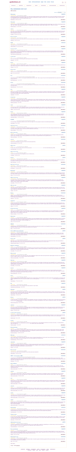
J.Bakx (12, 109)
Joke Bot (12, 60)
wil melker (13, 182)
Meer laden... (13, 443)
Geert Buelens (13, 236)
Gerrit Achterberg (14, 426)
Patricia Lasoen (13, 324)
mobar (12, 190)
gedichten (21, 5)
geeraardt (12, 94)
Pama (12, 175)
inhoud (52, 1)
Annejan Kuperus (14, 332)
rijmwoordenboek (52, 5)
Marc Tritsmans (13, 162)
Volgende (18, 445)
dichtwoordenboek (36, 1)
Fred (11, 441)
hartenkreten (43, 5)
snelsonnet (13, 5)
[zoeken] (63, 2)
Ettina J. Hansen (14, 213)
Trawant (12, 67)
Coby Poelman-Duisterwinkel (16, 54)
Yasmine (12, 198)
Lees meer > (63, 19)
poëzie (36, 5)
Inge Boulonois (13, 339)
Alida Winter (13, 294)
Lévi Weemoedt (13, 149)
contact (48, 1)
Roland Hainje (13, 26)
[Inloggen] (65, 2)
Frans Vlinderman (14, 273)
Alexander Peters (14, 117)
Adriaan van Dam (14, 102)
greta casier (13, 353)
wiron (12, 221)
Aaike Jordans (13, 46)
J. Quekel (12, 155)
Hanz (12, 228)
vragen (42, 1)
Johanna (12, 40)
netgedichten (28, 5)
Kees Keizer (13, 19)
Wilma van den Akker (14, 257)
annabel (12, 34)
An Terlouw (13, 168)
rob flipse (12, 361)
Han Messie (13, 123)
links (45, 1)
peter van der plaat (14, 368)
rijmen (30, 1)
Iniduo (12, 310)
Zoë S (12, 73)
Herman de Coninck (14, 302)
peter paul (12, 419)
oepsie (12, 434)
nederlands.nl (62, 5)
